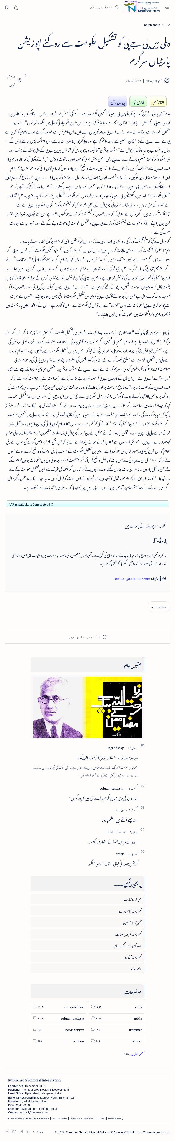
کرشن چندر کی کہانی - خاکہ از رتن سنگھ (113, 863)
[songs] (120, 809)
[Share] (13, 80)
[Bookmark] (7, 7)
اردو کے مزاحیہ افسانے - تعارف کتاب (113, 841)
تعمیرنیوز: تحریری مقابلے (128, 933)
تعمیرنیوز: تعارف (132, 899)
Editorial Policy (16, 1118)
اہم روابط (135, 968)
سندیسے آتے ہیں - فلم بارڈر (120, 819)
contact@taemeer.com (131, 577)
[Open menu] (166, 7)
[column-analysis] (111, 787)
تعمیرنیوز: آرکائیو (133, 956)
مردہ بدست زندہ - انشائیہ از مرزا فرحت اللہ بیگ (108, 757)
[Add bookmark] (25, 75)
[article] (120, 853)
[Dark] (16, 7)
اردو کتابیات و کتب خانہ (127, 945)
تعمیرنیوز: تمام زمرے (130, 910)
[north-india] (159, 606)
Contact (101, 1118)
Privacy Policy (115, 1118)
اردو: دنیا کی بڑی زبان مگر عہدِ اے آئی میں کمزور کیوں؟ (103, 797)
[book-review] (115, 831)
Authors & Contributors (82, 1118)
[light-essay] (116, 747)
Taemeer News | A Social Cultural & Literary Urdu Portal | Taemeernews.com (117, 1131)
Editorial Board (59, 1118)
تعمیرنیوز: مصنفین (132, 922)
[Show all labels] (134, 1053)
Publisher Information (37, 1118)
